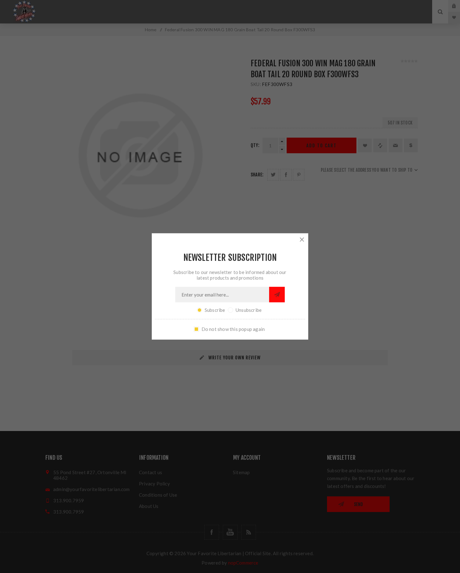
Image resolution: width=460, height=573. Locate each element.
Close (302, 239)
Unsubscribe (249, 310)
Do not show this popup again (233, 329)
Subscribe (215, 310)
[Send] (277, 294)
